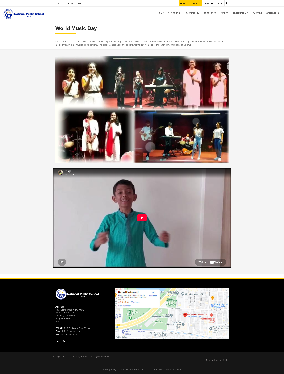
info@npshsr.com (71, 331)
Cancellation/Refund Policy (134, 369)
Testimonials (240, 13)
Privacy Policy (109, 369)
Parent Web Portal (213, 3)
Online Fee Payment (190, 3)
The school (174, 13)
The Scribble (224, 360)
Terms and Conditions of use (166, 369)
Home (161, 13)
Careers (257, 13)
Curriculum (192, 13)
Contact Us (273, 13)
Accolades (210, 13)
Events (224, 13)
